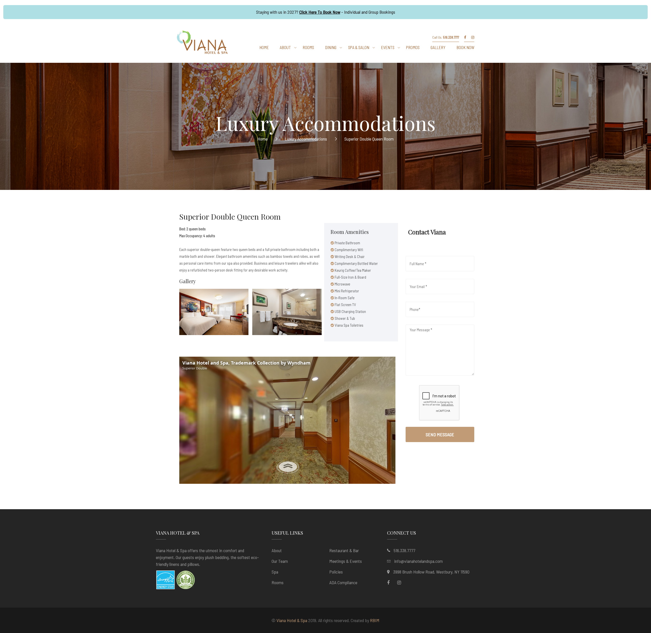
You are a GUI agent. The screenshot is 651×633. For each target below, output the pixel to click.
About (277, 550)
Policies (336, 572)
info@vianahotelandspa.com (418, 561)
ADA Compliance (343, 582)
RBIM (374, 620)
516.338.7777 (404, 550)
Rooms (278, 582)
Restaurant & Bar (344, 550)
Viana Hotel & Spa (291, 620)
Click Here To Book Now (319, 12)
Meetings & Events (345, 561)
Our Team (280, 561)
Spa (275, 572)
